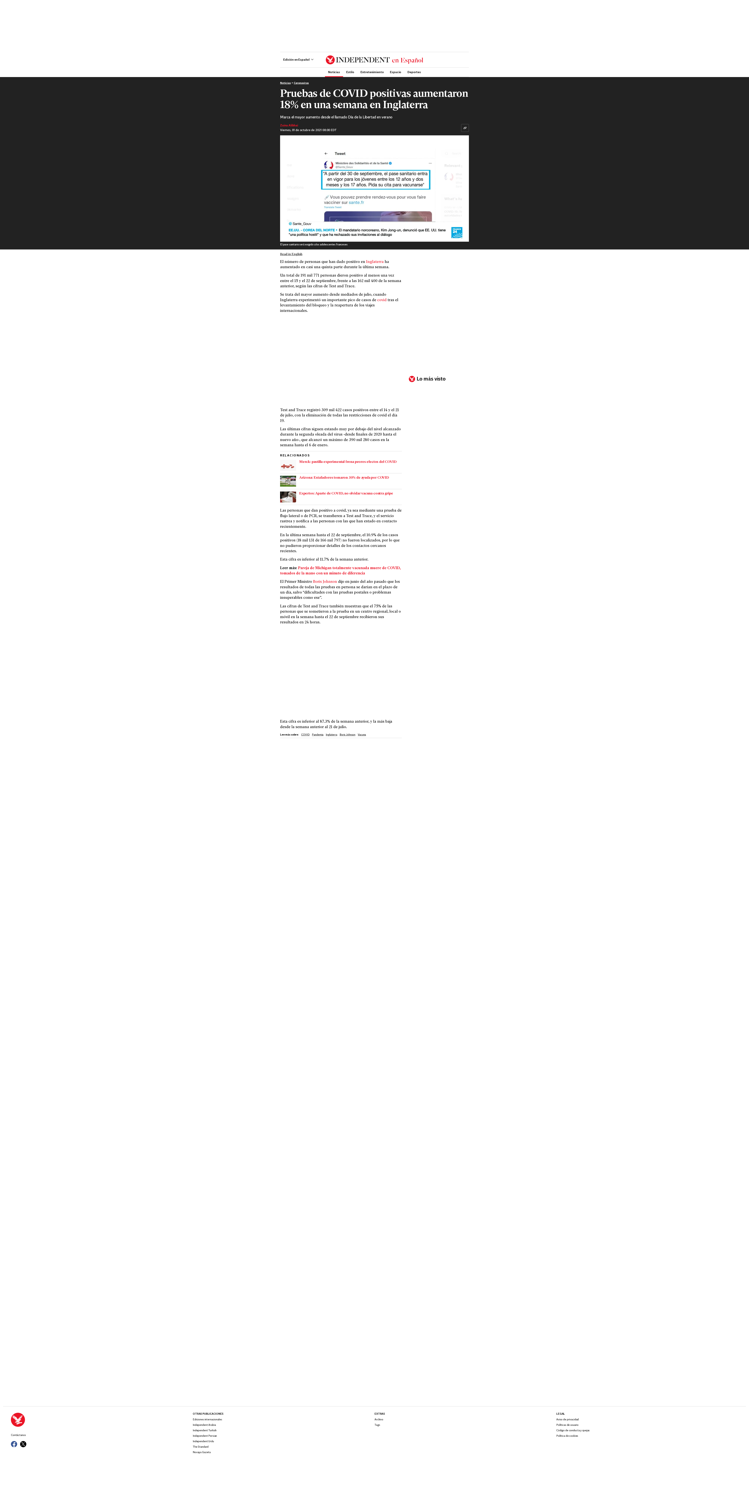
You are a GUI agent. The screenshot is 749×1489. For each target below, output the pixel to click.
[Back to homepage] (102, 1420)
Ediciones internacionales (207, 1419)
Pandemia (317, 734)
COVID (305, 734)
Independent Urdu (203, 1441)
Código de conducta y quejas (573, 1430)
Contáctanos (18, 1435)
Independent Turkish (205, 1430)
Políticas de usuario (567, 1425)
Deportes (414, 72)
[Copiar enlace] (465, 128)
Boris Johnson (325, 582)
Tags (377, 1425)
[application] (374, 188)
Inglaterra (375, 262)
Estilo (350, 72)
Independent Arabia (204, 1425)
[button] (298, 60)
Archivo (378, 1419)
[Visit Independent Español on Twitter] (23, 1444)
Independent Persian (205, 1436)
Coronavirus (301, 83)
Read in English (291, 254)
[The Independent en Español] (374, 59)
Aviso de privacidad (567, 1419)
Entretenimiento (372, 72)
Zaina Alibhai (289, 125)
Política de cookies (567, 1436)
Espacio (395, 72)
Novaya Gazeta (202, 1452)
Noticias (334, 72)
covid (382, 300)
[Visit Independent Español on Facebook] (14, 1444)
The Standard (201, 1447)
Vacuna (362, 734)
